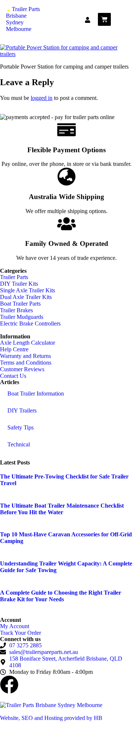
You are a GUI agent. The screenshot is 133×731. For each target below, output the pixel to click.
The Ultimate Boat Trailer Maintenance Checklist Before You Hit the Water (62, 508)
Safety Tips (20, 427)
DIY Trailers (22, 410)
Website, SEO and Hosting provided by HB (51, 718)
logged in (41, 98)
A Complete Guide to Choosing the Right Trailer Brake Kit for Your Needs (60, 595)
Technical (18, 444)
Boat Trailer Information (35, 393)
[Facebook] (9, 684)
